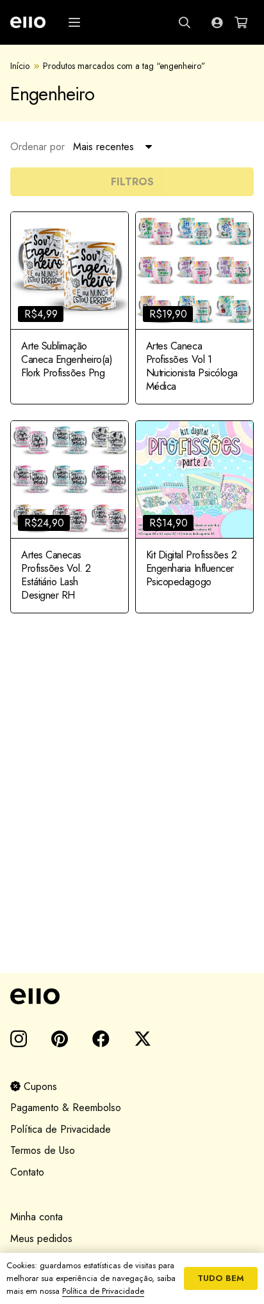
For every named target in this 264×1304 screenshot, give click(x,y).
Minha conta (36, 1216)
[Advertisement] (132, 806)
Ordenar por (37, 146)
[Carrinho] (241, 22)
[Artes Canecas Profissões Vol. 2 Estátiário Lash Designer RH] (69, 516)
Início (19, 65)
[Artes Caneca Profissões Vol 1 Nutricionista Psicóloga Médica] (194, 307)
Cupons (39, 1086)
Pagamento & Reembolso (65, 1107)
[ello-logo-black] (132, 996)
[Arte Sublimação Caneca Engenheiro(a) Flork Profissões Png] (69, 307)
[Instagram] (18, 1039)
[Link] (216, 22)
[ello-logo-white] (27, 22)
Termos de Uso (42, 1150)
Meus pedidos (41, 1238)
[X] (142, 1039)
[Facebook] (101, 1038)
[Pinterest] (59, 1038)
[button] (74, 22)
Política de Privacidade (60, 1129)
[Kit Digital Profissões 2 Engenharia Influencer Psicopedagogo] (194, 516)
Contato (27, 1172)
